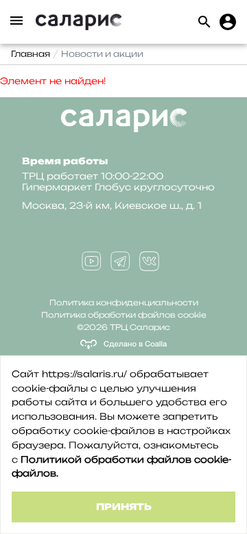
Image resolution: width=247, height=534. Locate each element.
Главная (30, 54)
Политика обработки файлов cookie (124, 315)
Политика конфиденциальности (123, 302)
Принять (124, 506)
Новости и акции (102, 54)
